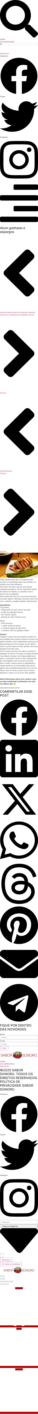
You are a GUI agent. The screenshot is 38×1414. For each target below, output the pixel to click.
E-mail (2, 1041)
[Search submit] (1, 1255)
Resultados (6, 1260)
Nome (2, 1034)
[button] (19, 718)
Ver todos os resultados (11, 1264)
